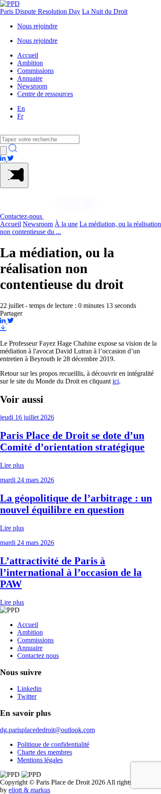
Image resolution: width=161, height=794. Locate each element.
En (21, 108)
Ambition (30, 63)
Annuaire (30, 78)
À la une (66, 224)
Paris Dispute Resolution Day (40, 11)
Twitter (26, 696)
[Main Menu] (14, 175)
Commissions (35, 70)
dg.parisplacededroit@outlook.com (47, 729)
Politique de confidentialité (53, 744)
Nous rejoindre (37, 26)
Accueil (27, 55)
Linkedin (29, 688)
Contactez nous (38, 655)
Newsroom (32, 86)
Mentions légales (40, 760)
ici (115, 381)
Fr (20, 116)
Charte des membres (44, 752)
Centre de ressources (45, 93)
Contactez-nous (22, 216)
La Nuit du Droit (105, 11)
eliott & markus (29, 790)
